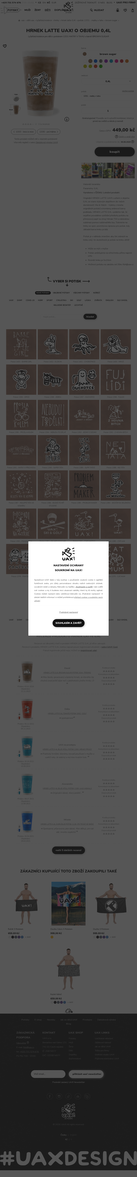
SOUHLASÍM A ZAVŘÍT (69, 623)
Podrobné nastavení (68, 612)
